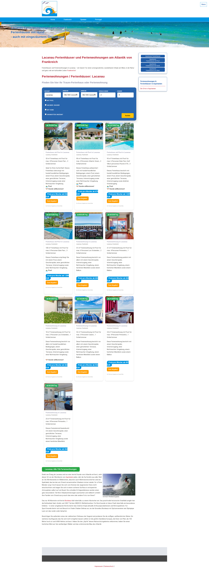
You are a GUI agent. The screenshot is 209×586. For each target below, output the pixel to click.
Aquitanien (69, 477)
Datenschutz (108, 566)
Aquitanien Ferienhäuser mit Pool (153, 60)
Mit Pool (50, 100)
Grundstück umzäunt (55, 114)
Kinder (119, 91)
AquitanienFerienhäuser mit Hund (153, 64)
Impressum (99, 566)
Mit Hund (50, 110)
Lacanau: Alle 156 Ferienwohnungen (61, 469)
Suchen (127, 115)
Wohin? (47, 91)
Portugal (98, 19)
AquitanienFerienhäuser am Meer (153, 69)
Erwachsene (103, 91)
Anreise (65, 91)
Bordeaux (68, 501)
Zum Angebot (52, 201)
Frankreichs (71, 70)
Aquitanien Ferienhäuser (152, 56)
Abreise (83, 91)
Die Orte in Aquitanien (148, 89)
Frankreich (68, 19)
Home (52, 19)
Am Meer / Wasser (53, 105)
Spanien (83, 19)
